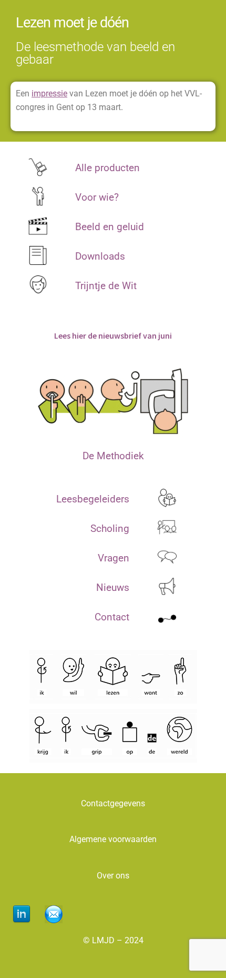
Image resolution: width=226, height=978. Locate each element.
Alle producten (107, 168)
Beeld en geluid (109, 227)
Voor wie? (97, 197)
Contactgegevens (113, 803)
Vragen (113, 558)
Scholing (109, 528)
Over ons (113, 876)
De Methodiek (113, 456)
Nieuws (112, 587)
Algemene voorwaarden (113, 839)
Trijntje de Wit (106, 286)
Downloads (100, 256)
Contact (112, 617)
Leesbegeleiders (92, 499)
